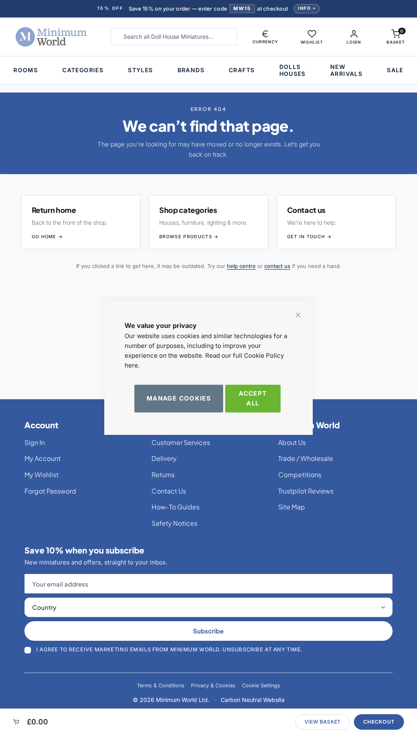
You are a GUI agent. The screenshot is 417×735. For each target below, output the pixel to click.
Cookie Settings (261, 685)
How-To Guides (175, 507)
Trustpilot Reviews (306, 491)
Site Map (291, 507)
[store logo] (53, 36)
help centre (241, 266)
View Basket (322, 722)
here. (132, 365)
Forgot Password (50, 491)
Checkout (379, 722)
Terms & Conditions (160, 685)
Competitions (299, 474)
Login (354, 42)
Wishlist (312, 42)
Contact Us (168, 491)
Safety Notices (174, 523)
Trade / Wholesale (305, 458)
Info (304, 8)
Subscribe (208, 631)
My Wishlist (41, 474)
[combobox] (174, 36)
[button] (265, 36)
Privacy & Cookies (213, 685)
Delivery (164, 458)
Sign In (34, 442)
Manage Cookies (179, 398)
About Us (292, 442)
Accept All (253, 398)
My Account (42, 458)
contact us (277, 266)
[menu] (208, 70)
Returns (163, 474)
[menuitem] (25, 70)
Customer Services (180, 442)
